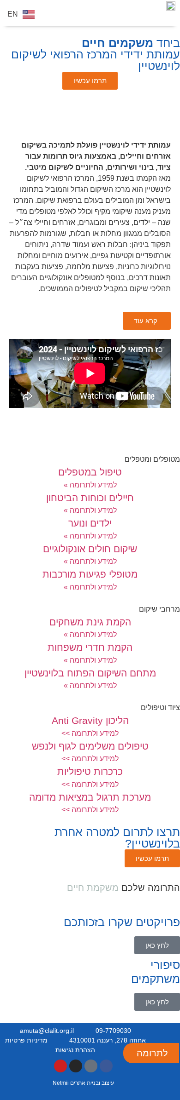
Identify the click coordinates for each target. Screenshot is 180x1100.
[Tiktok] (90, 1066)
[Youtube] (60, 1066)
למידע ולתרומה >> (90, 733)
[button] (48, 16)
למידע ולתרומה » (90, 485)
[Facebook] (106, 1066)
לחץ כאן (157, 945)
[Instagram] (75, 1066)
